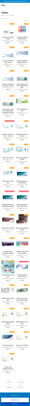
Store (7, 15)
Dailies (12, 15)
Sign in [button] (14, 403)
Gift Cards (20, 387)
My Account (9, 382)
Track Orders (21, 382)
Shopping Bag (9, 387)
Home (2, 15)
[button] (3, 5)
